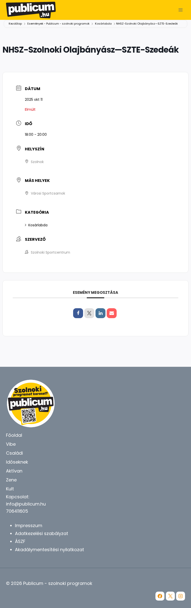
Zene (11, 480)
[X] (170, 596)
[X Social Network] (89, 313)
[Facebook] (159, 596)
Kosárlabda (103, 24)
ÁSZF (20, 541)
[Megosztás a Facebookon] (78, 313)
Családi (14, 453)
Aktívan (14, 471)
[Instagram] (180, 596)
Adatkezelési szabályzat (41, 533)
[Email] (112, 313)
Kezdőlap (16, 24)
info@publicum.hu (26, 504)
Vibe (11, 444)
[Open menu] (180, 10)
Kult (10, 489)
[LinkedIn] (100, 313)
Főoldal (14, 435)
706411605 (17, 511)
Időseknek (17, 462)
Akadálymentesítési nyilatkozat (49, 549)
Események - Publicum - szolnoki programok (58, 24)
